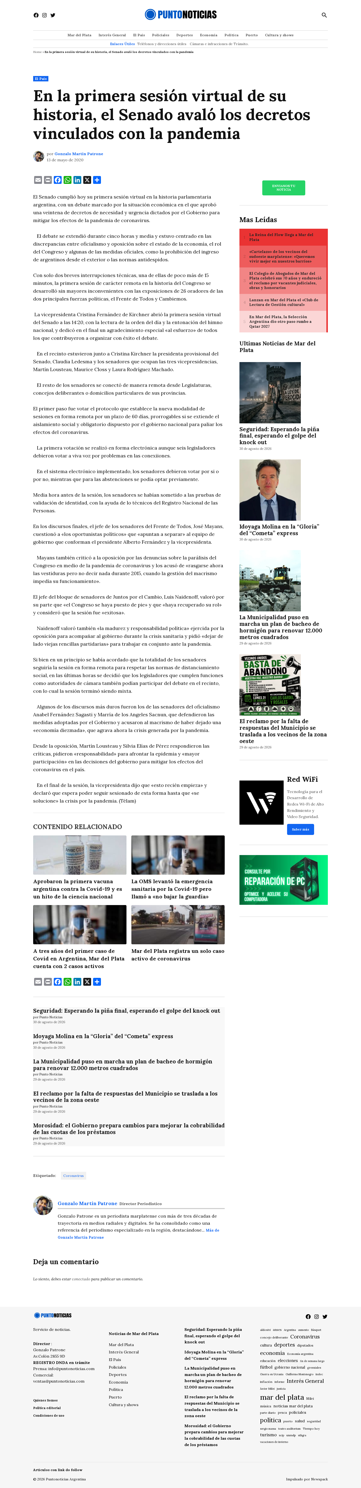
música (265, 1406)
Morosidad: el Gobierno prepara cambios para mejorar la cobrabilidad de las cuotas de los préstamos (129, 1128)
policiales (297, 1412)
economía (272, 1352)
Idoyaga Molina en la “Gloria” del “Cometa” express (103, 1036)
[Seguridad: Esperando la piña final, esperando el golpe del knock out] (270, 393)
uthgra (302, 1435)
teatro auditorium (289, 1428)
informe (279, 1382)
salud (300, 1420)
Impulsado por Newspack (307, 1479)
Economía (208, 35)
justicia (281, 1388)
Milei (310, 1399)
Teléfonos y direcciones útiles (161, 44)
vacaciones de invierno (274, 1442)
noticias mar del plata (293, 1405)
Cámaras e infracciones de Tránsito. (219, 44)
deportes (284, 1345)
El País (139, 35)
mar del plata (282, 1397)
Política (231, 35)
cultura (266, 1345)
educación (268, 1361)
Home (37, 52)
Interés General (112, 35)
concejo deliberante (274, 1337)
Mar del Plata (79, 35)
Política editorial (47, 1408)
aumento (303, 1330)
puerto (288, 1421)
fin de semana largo (312, 1361)
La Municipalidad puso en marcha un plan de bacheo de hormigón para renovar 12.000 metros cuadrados (122, 1065)
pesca (282, 1413)
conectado (81, 1278)
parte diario (268, 1412)
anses (277, 1330)
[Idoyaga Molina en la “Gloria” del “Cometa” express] (270, 491)
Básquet (316, 1330)
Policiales (160, 35)
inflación (266, 1382)
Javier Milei (267, 1388)
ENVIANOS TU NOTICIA (283, 188)
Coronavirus (73, 1175)
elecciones (288, 1360)
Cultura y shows (279, 35)
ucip (281, 1435)
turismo (268, 1435)
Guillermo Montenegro (299, 1374)
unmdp (291, 1435)
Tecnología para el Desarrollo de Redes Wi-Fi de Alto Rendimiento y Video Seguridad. (305, 804)
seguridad (314, 1421)
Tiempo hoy (311, 1428)
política (270, 1420)
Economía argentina (300, 1354)
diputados (305, 1345)
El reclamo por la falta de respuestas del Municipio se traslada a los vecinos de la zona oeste (125, 1097)
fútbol (266, 1367)
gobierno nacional (290, 1367)
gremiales (314, 1367)
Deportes (184, 35)
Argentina (290, 1330)
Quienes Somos (45, 1400)
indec (319, 1374)
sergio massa (268, 1428)
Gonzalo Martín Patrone (79, 153)
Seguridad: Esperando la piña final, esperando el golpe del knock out (126, 1010)
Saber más (300, 829)
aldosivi (265, 1330)
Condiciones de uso (48, 1415)
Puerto (252, 35)
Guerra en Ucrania (271, 1374)
